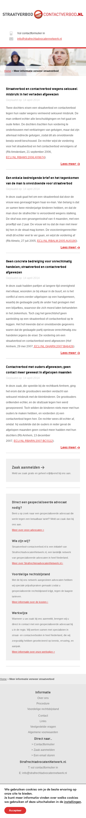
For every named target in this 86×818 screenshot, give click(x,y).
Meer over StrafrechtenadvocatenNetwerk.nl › (37, 563)
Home (7, 71)
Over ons (43, 698)
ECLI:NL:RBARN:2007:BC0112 (33, 440)
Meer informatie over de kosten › (30, 602)
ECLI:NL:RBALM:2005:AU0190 (56, 240)
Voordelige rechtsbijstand (43, 709)
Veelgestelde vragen (43, 726)
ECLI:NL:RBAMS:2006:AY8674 (25, 157)
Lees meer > (70, 164)
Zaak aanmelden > (28, 467)
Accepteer (15, 810)
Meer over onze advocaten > (28, 530)
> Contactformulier (43, 744)
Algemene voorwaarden (43, 732)
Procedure (43, 703)
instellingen (72, 802)
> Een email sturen (43, 755)
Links (43, 721)
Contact (43, 715)
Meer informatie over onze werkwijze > (33, 651)
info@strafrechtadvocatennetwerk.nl (39, 38)
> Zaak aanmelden (43, 749)
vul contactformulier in (44, 767)
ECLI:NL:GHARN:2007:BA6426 (53, 346)
